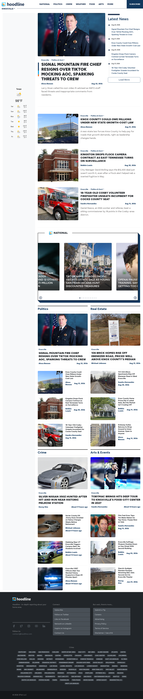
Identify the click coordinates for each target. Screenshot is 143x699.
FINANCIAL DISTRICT (49, 662)
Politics (57, 4)
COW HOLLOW (21, 659)
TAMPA (54, 680)
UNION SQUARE (88, 680)
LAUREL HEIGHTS (66, 666)
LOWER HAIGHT (92, 666)
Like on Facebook (62, 619)
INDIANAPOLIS (31, 666)
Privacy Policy (100, 624)
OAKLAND (55, 652)
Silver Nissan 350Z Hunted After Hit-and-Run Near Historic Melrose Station (63, 500)
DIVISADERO (60, 659)
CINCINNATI (88, 655)
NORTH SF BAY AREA (68, 652)
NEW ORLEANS (84, 669)
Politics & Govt (57, 60)
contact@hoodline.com (22, 634)
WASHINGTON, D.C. (116, 680)
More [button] (110, 4)
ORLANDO (38, 673)
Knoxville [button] (7, 8)
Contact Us (59, 633)
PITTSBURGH (71, 673)
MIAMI (19, 669)
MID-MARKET (28, 669)
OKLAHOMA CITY (26, 673)
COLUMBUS (122, 655)
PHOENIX (61, 673)
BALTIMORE (21, 655)
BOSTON (31, 655)
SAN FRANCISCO (44, 652)
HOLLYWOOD (110, 662)
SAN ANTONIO (76, 676)
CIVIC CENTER (100, 655)
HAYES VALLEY (98, 662)
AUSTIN (123, 652)
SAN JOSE (32, 652)
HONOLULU (121, 662)
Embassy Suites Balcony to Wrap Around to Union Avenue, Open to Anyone (125, 429)
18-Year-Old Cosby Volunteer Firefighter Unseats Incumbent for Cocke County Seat (125, 70)
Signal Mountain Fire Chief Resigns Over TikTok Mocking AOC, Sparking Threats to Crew (71, 71)
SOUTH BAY (22, 652)
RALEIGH (120, 673)
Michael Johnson (98, 363)
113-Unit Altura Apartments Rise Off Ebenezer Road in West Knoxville (127, 375)
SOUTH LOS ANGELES (29, 680)
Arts (101, 4)
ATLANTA (114, 652)
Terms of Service (102, 628)
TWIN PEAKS (76, 680)
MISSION (63, 669)
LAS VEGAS (53, 666)
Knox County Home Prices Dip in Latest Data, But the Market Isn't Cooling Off (126, 401)
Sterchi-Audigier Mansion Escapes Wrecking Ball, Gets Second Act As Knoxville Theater (126, 572)
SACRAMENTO (50, 676)
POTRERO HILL (101, 673)
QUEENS (111, 673)
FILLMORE (36, 662)
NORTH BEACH (122, 669)
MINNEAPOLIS (52, 669)
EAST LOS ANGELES (111, 659)
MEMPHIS (124, 666)
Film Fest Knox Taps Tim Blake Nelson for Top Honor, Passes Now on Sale (127, 518)
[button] (40, 297)
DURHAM (99, 659)
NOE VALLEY (110, 669)
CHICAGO (78, 655)
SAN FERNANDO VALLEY (102, 676)
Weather (81, 4)
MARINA (115, 666)
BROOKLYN (48, 655)
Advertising (99, 619)
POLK (80, 673)
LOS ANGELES (79, 666)
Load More (124, 80)
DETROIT (49, 659)
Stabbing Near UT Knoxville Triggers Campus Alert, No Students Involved (72, 545)
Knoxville (45, 60)
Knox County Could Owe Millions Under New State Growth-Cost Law (107, 121)
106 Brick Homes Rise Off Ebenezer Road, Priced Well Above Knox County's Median (113, 356)
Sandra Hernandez (89, 204)
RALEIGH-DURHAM (24, 676)
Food (92, 4)
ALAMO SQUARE (103, 652)
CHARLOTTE (68, 655)
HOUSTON (20, 666)
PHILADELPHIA (50, 673)
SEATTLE (116, 676)
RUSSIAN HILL (37, 676)
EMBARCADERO (24, 662)
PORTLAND (89, 673)
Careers (98, 615)
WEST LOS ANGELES (72, 683)
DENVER (40, 659)
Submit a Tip (100, 610)
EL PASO (124, 659)
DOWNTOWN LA (72, 659)
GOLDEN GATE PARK (83, 662)
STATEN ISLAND (44, 680)
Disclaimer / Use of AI (104, 633)
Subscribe (134, 4)
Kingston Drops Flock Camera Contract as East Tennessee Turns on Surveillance (124, 56)
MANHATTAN (105, 666)
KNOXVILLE (43, 666)
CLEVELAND (112, 655)
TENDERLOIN (64, 680)
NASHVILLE (72, 669)
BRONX (39, 655)
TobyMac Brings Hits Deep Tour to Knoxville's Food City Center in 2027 (115, 500)
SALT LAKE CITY (63, 676)
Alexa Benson (47, 84)
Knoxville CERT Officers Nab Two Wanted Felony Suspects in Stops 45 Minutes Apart (74, 572)
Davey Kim (43, 507)
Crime (69, 4)
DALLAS (32, 659)
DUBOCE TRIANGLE (87, 659)
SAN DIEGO (87, 676)
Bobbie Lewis (86, 165)
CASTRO (58, 655)
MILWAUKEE (40, 669)
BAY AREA (91, 652)
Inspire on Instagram (63, 628)
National (44, 4)
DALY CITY (81, 652)
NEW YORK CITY (97, 669)
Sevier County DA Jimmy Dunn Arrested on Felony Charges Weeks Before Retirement (74, 519)
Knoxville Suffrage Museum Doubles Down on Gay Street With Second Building (127, 545)
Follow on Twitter (62, 615)
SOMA (124, 676)
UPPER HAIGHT (102, 680)
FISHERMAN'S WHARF (66, 662)
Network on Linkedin (63, 624)
